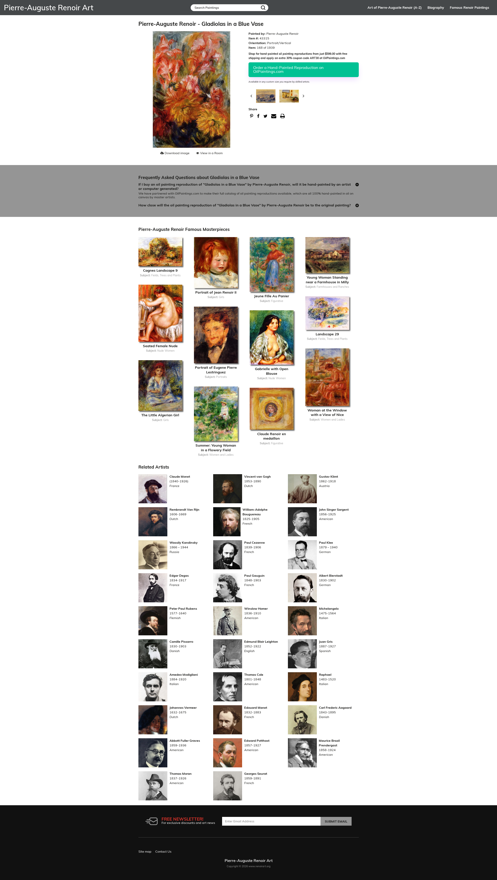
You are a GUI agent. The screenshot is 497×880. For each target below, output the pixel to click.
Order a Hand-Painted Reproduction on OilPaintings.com (288, 69)
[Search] (263, 7)
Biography (435, 7)
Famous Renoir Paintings (469, 7)
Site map (144, 851)
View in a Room (211, 153)
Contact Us (163, 851)
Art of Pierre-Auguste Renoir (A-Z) (395, 7)
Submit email (336, 821)
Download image (177, 153)
